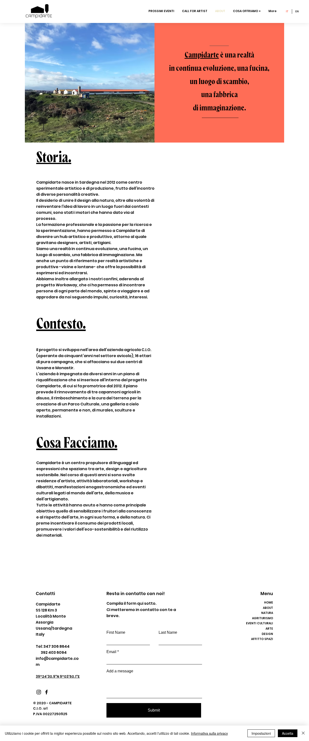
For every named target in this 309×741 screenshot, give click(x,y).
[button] (247, 11)
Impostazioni (261, 733)
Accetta (287, 733)
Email (111, 652)
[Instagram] (39, 692)
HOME (268, 602)
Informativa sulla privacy (209, 733)
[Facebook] (46, 692)
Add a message (119, 671)
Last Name (168, 632)
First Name (115, 632)
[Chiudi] (303, 733)
